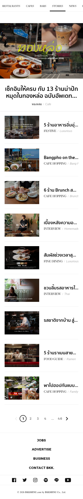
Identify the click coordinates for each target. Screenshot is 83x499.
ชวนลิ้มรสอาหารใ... (61, 288)
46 (60, 418)
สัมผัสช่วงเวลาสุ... (60, 255)
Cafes (30, 6)
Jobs (41, 440)
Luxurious (66, 131)
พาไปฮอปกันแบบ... (61, 385)
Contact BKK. (41, 468)
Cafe (48, 104)
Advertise (41, 449)
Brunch (74, 196)
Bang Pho (76, 163)
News (73, 6)
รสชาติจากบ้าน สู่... (61, 320)
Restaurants (11, 6)
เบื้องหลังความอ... (60, 222)
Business (41, 458)
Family (74, 391)
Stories (57, 6)
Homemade (71, 228)
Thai (67, 294)
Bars (43, 6)
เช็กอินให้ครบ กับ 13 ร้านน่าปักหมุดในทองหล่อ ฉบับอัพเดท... (41, 92)
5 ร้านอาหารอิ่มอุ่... (61, 125)
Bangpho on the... (61, 157)
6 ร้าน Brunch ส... (60, 190)
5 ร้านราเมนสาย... (60, 352)
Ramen (71, 359)
